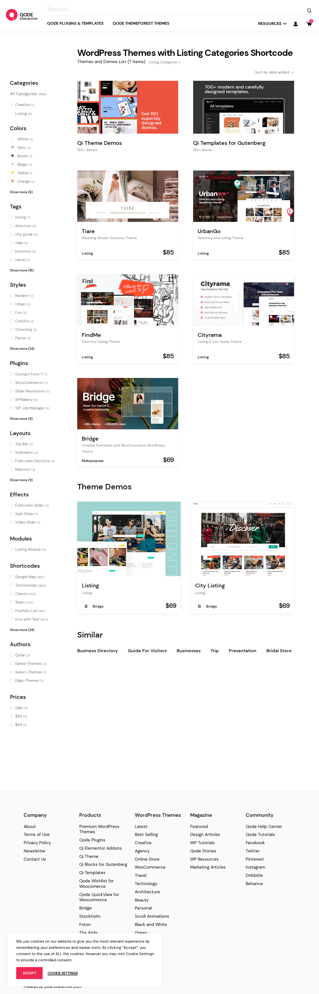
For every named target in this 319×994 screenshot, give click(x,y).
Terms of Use (37, 834)
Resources (270, 23)
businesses (189, 651)
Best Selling (146, 834)
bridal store (279, 651)
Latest (141, 826)
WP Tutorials (202, 842)
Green (141, 932)
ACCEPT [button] (29, 973)
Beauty (142, 900)
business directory (97, 651)
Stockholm (89, 916)
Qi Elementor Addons (100, 848)
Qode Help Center (264, 826)
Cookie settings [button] (63, 973)
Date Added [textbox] (279, 72)
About (30, 826)
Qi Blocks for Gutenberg (103, 864)
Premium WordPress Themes (99, 829)
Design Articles (205, 834)
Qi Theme (88, 856)
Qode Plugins (92, 840)
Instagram (255, 867)
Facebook (255, 842)
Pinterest (255, 859)
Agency (142, 851)
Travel (141, 875)
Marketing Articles (208, 867)
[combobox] (270, 72)
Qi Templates (92, 872)
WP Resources (204, 859)
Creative (143, 842)
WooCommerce (150, 867)
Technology (146, 883)
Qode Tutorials (260, 834)
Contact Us (35, 859)
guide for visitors (147, 651)
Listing (87, 253)
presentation (242, 651)
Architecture (147, 892)
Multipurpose (92, 460)
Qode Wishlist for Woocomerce (96, 883)
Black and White (151, 924)
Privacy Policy (37, 842)
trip (215, 651)
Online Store (147, 859)
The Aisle (88, 932)
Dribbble (254, 875)
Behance (254, 883)
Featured (199, 826)
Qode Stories (203, 851)
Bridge (98, 606)
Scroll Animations (152, 916)
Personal (143, 908)
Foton (85, 924)
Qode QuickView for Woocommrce (99, 897)
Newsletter (35, 851)
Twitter (253, 851)
